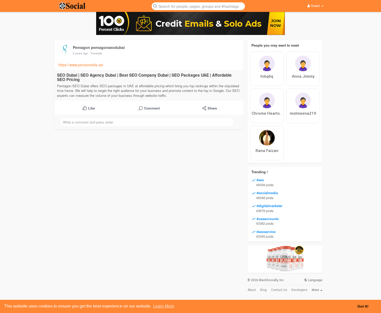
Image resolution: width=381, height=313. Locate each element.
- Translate (95, 53)
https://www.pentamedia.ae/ (81, 64)
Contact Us (279, 290)
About (252, 290)
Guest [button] (315, 5)
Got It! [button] (363, 306)
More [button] (316, 290)
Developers (299, 290)
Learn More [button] (163, 306)
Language (314, 280)
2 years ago (80, 53)
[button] (198, 6)
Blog (263, 290)
